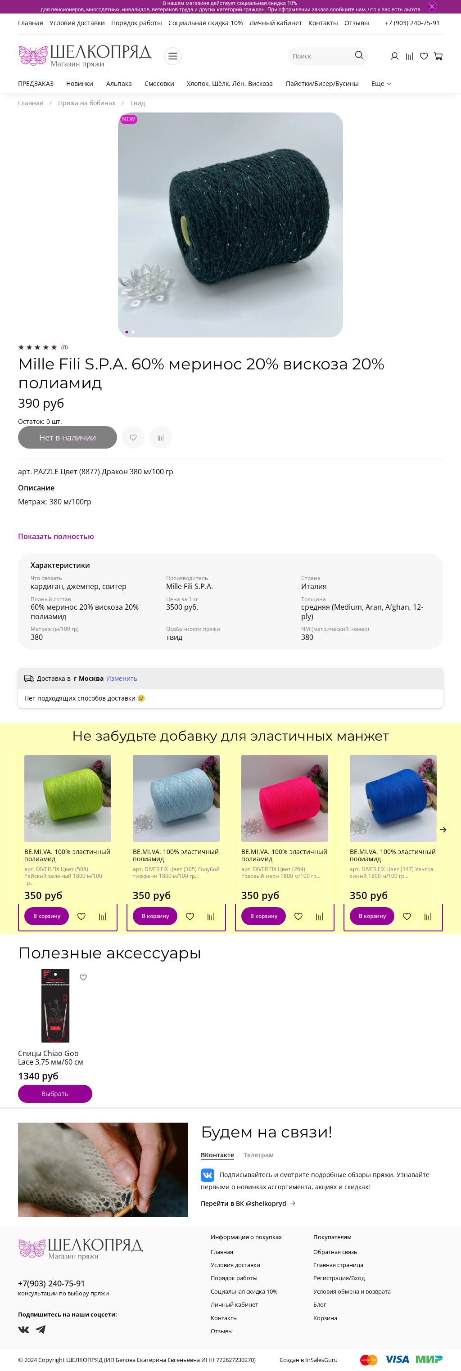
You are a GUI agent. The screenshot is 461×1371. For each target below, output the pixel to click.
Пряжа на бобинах (86, 103)
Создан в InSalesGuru (309, 1360)
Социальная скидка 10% (205, 22)
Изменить (121, 678)
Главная (30, 22)
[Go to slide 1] (127, 332)
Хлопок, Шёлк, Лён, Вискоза (230, 83)
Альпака (119, 83)
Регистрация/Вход (339, 1278)
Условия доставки (77, 22)
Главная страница (338, 1265)
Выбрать (54, 1093)
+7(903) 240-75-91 (51, 1283)
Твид (137, 103)
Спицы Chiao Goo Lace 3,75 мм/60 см (50, 1057)
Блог (319, 1304)
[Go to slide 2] (133, 332)
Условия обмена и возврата (352, 1291)
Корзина (325, 1318)
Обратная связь (335, 1252)
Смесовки (159, 83)
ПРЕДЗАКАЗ (36, 83)
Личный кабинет (275, 22)
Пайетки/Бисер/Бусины (322, 83)
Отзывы (356, 22)
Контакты (323, 22)
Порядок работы (136, 22)
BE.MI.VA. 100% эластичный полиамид (67, 855)
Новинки (79, 83)
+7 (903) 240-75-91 (412, 22)
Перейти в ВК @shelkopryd (243, 1203)
